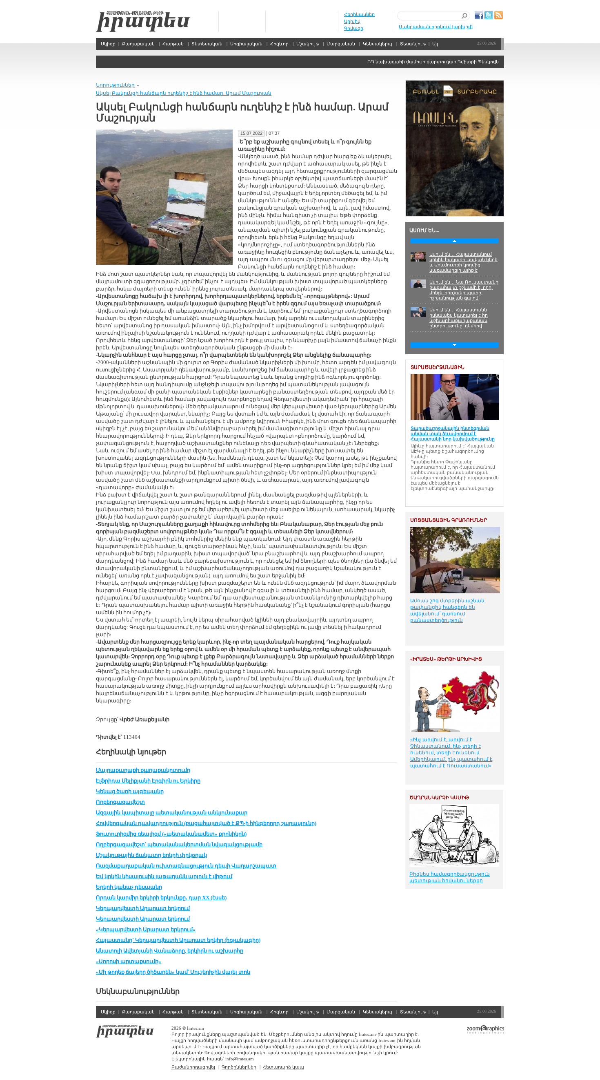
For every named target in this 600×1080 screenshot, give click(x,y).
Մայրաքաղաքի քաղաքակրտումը (143, 770)
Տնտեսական (206, 43)
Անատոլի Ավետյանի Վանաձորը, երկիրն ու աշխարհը (169, 951)
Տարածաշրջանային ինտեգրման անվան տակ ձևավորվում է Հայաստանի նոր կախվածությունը (453, 433)
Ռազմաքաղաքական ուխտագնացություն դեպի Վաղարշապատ (186, 866)
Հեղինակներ (359, 14)
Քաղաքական (138, 43)
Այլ (435, 43)
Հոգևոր (279, 43)
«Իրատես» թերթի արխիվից (446, 659)
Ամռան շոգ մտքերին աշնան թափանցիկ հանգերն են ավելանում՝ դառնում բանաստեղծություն (447, 610)
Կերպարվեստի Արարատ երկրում (143, 908)
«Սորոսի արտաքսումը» (128, 961)
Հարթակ (173, 43)
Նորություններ (115, 85)
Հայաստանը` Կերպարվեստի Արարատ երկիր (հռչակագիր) (178, 940)
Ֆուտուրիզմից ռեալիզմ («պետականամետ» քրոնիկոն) (171, 834)
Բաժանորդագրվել (193, 1066)
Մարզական (341, 43)
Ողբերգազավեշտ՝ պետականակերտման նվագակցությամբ (179, 844)
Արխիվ (352, 21)
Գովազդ (353, 28)
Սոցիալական (246, 43)
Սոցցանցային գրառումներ (448, 520)
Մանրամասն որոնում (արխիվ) (436, 26)
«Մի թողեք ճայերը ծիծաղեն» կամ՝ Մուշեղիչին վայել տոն (173, 972)
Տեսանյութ (413, 43)
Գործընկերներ (239, 1066)
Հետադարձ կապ (283, 1066)
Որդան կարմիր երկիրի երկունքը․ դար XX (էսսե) (161, 897)
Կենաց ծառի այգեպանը (130, 791)
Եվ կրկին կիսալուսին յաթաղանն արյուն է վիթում (164, 876)
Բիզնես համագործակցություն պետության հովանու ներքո (449, 877)
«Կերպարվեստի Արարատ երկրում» (146, 929)
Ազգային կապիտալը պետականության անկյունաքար (171, 812)
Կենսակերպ (377, 43)
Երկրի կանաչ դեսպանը (129, 887)
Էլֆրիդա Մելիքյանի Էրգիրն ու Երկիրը (148, 781)
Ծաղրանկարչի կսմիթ (439, 797)
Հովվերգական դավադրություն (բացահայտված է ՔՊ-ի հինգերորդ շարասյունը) (206, 823)
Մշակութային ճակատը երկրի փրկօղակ (151, 855)
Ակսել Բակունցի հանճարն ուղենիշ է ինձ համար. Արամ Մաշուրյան (183, 93)
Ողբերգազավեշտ (120, 802)
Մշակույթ (307, 43)
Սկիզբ (143, 21)
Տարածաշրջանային (437, 367)
